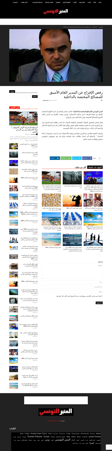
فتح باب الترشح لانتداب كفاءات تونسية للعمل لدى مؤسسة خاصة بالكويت (29, 248)
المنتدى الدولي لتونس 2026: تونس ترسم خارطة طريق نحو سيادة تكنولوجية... (29, 230)
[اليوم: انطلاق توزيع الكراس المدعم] (13, 318)
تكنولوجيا (58, 2)
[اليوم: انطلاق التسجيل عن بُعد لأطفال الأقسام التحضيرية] (13, 266)
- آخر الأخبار (94, 27)
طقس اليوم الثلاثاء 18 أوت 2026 (29, 281)
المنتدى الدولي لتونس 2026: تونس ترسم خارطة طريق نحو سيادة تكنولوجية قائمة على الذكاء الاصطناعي (72, 249)
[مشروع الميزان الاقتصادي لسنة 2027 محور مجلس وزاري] (93, 200)
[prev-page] (101, 254)
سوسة (34, 440)
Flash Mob (55, 433)
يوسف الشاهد (75, 443)
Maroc (79, 437)
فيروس (18, 440)
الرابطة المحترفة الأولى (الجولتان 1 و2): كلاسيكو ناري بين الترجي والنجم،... (24, 129)
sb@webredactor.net (54, 421)
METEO (73, 437)
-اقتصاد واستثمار (49, 2)
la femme (85, 437)
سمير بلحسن (33, 134)
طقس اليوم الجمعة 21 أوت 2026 (74, 208)
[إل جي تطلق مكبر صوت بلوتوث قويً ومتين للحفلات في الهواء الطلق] (13, 377)
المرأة (73, 440)
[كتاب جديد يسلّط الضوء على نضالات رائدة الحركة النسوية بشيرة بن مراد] (13, 301)
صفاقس (30, 440)
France (50, 433)
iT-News (27, 433)
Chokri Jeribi (62, 433)
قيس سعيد (98, 443)
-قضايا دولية (82, 2)
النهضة (52, 440)
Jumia (21, 433)
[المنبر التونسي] (56, 12)
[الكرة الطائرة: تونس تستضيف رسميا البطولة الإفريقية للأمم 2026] (13, 326)
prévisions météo (60, 437)
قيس (15, 440)
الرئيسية (15, 2)
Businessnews (85, 433)
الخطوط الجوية (66, 2)
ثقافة (94, 2)
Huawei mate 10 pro (39, 433)
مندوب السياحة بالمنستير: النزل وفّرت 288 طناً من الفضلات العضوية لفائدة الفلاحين (52, 228)
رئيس (42, 440)
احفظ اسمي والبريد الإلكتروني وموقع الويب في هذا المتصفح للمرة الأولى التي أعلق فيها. (79, 296)
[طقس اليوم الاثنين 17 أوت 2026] (13, 361)
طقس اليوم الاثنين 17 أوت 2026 (29, 358)
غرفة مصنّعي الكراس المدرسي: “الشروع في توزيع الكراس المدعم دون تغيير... (29, 274)
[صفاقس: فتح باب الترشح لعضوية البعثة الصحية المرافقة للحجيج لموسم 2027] (13, 256)
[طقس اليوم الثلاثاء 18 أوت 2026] (13, 283)
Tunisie (46, 436)
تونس (47, 440)
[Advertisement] (56, 400)
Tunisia (53, 437)
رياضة (100, 2)
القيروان (77, 440)
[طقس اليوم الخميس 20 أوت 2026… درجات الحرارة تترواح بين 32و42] (93, 218)
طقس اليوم (24, 440)
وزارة (86, 443)
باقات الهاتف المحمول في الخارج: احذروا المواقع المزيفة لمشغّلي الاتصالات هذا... (29, 291)
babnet (98, 433)
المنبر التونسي (45, 100)
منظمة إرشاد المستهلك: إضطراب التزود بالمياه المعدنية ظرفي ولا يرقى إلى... (29, 342)
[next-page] (98, 254)
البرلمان (19, 436)
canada (68, 433)
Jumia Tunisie (95, 436)
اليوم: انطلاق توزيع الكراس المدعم (29, 316)
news (68, 437)
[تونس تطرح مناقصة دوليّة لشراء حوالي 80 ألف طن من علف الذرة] (51, 200)
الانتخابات (24, 436)
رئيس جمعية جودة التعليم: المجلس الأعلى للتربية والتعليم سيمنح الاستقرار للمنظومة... (29, 308)
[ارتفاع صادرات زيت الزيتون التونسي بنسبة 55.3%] (13, 146)
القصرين (82, 440)
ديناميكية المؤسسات (37, 2)
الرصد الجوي (92, 440)
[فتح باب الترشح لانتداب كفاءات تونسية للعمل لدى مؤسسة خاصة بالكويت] (13, 247)
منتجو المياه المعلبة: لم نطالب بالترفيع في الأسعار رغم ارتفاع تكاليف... (30, 205)
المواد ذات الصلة (95, 167)
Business (92, 433)
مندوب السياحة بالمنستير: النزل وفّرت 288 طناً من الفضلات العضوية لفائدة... (29, 196)
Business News (75, 433)
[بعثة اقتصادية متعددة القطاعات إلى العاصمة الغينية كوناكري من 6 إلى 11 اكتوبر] (93, 239)
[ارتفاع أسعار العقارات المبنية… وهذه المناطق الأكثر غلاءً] (13, 335)
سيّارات (75, 2)
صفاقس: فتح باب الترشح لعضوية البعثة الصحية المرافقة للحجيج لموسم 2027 (29, 257)
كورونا (91, 443)
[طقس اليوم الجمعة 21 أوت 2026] (72, 200)
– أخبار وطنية (25, 2)
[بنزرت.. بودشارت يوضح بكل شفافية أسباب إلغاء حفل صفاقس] (13, 352)
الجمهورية (99, 440)
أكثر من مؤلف (80, 167)
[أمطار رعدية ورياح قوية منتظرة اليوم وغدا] (72, 177)
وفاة (80, 443)
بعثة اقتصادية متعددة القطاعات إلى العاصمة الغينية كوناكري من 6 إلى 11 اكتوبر (94, 249)
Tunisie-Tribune (34, 436)
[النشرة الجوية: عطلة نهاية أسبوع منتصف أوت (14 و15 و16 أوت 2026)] (13, 386)
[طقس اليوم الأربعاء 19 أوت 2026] (51, 239)
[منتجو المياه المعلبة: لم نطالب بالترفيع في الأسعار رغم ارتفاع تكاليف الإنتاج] (72, 218)
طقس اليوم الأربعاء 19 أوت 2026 (53, 247)
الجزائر (14, 436)
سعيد (38, 440)
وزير (83, 443)
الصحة (89, 2)
